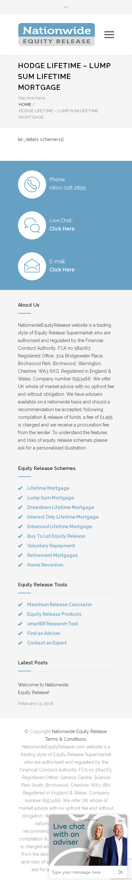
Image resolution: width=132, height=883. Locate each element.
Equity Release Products (54, 614)
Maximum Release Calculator (59, 604)
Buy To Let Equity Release (56, 536)
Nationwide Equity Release (79, 731)
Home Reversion (45, 564)
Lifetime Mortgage (48, 488)
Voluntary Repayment (51, 545)
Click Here (62, 229)
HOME (25, 104)
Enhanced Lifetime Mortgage (59, 526)
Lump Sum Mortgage (50, 497)
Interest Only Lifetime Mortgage (63, 517)
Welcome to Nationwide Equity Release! (43, 688)
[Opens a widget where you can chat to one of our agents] (88, 846)
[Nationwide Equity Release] (61, 35)
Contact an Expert (47, 642)
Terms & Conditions (65, 739)
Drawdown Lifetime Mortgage (60, 507)
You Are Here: (32, 98)
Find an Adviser (43, 633)
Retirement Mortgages (52, 555)
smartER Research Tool (52, 623)
